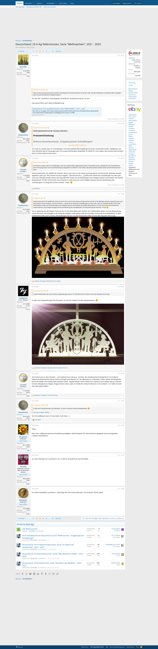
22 (53, 558)
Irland (130, 134)
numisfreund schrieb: (40, 128)
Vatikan (131, 163)
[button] (33, 3)
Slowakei (131, 158)
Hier (109, 384)
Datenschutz (133, 97)
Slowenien (132, 160)
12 (33, 51)
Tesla (72, 3)
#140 (122, 489)
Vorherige (21, 51)
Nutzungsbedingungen (117, 647)
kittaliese (117, 531)
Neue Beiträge (20, 7)
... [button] (29, 51)
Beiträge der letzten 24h (34, 7)
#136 (122, 373)
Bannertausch (133, 89)
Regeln (131, 91)
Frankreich (132, 130)
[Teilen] (118, 55)
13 (36, 51)
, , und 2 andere (48, 281)
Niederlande (132, 150)
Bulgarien (132, 124)
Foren (19, 3)
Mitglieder (50, 3)
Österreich (132, 152)
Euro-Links (132, 117)
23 (55, 558)
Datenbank (132, 98)
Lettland (131, 140)
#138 (122, 425)
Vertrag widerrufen (97, 647)
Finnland (131, 128)
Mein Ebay (63, 3)
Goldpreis (132, 58)
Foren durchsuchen (49, 7)
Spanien (131, 161)
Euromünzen (40, 531)
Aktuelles (28, 3)
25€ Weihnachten (29, 529)
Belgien (131, 123)
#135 (122, 287)
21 (50, 558)
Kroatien (131, 138)
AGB (106, 647)
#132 (122, 123)
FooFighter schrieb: (39, 405)
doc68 (118, 555)
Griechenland (133, 132)
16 (46, 51)
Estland (131, 126)
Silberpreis (132, 64)
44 (52, 51)
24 (58, 558)
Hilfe (137, 647)
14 (39, 51)
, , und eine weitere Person (51, 368)
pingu (118, 565)
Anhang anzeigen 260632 (41, 412)
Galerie (39, 3)
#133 (122, 158)
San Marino (132, 156)
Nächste (58, 51)
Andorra (131, 119)
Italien (131, 136)
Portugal (131, 154)
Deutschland (133, 120)
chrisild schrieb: (38, 198)
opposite (24, 531)
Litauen (131, 142)
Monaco (131, 148)
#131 (122, 55)
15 (43, 51)
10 (55, 549)
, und (46, 395)
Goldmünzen (133, 115)
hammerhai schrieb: (39, 162)
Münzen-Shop (133, 93)
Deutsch (20, 647)
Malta (130, 146)
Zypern (131, 165)
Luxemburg (132, 144)
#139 (122, 455)
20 (48, 558)
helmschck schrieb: (39, 89)
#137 (122, 401)
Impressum (132, 95)
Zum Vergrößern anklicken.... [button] (78, 145)
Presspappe (116, 537)
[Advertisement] (79, 25)
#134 (122, 194)
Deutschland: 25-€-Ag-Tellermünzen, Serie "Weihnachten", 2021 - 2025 (59, 109)
